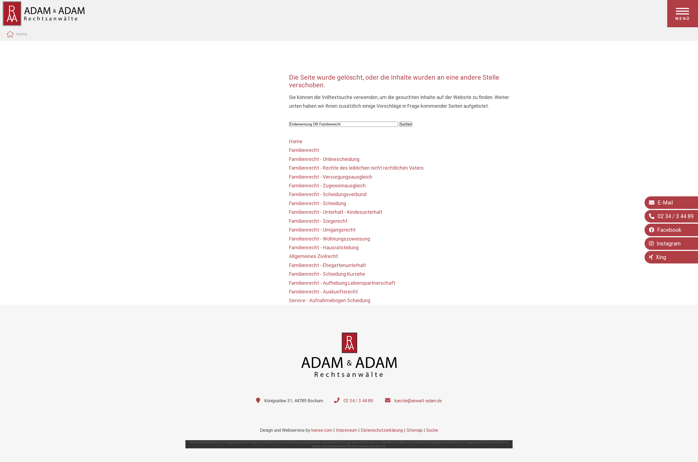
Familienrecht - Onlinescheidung (324, 159)
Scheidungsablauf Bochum (328, 446)
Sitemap (415, 430)
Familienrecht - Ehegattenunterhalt (327, 265)
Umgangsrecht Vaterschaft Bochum (487, 442)
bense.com (321, 430)
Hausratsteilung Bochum (205, 442)
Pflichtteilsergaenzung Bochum (366, 446)
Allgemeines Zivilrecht (313, 256)
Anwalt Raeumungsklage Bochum (300, 442)
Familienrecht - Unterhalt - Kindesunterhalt (335, 212)
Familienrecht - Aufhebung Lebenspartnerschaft (342, 283)
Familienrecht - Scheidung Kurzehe (327, 274)
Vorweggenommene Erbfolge (239, 442)
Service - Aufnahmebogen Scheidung (329, 300)
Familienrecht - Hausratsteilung (324, 247)
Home (21, 34)
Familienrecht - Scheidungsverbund (327, 194)
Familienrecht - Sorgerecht (318, 221)
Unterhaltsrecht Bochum (395, 442)
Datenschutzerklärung (382, 430)
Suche (432, 430)
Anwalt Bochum (268, 442)
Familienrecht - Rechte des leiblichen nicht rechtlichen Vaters (356, 168)
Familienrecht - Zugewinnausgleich (327, 185)
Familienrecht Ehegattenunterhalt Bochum (437, 442)
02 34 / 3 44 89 (358, 400)
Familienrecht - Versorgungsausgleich (330, 177)
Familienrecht (304, 150)
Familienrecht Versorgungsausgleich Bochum (350, 442)
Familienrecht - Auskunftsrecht (323, 292)
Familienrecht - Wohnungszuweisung (329, 239)
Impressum (346, 430)
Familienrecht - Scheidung (317, 203)
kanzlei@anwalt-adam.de (418, 400)
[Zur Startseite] (44, 24)
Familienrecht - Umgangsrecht (322, 230)
